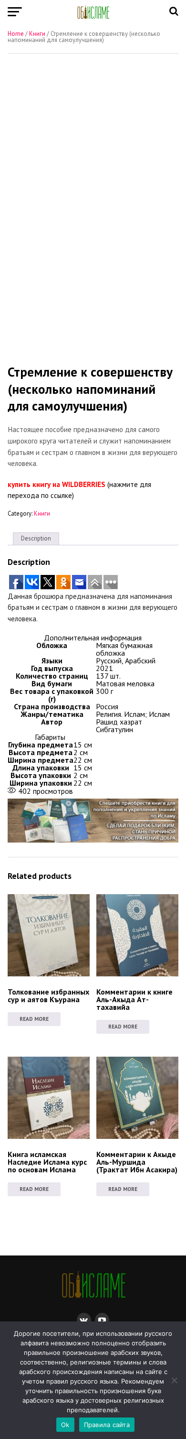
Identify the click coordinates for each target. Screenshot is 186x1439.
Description (36, 538)
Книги (37, 34)
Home (16, 34)
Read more (34, 1019)
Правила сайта (107, 1424)
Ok (65, 1424)
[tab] (36, 539)
